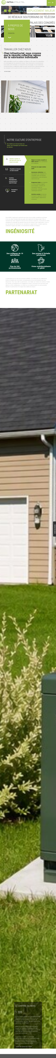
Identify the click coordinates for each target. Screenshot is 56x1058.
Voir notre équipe (7, 71)
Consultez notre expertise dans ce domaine (24, 1046)
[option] (28, 18)
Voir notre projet (49, 28)
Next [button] (50, 96)
